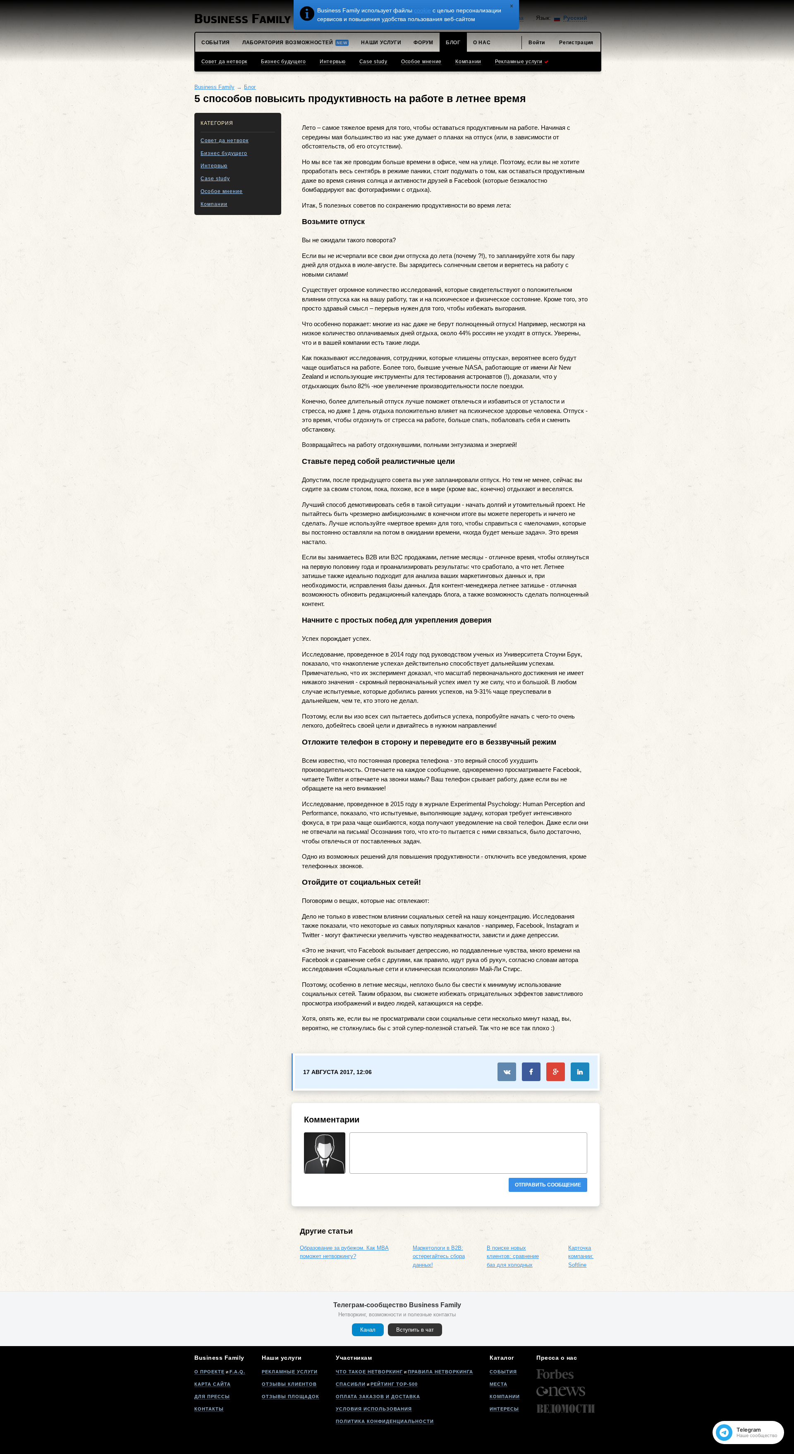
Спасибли (351, 1384)
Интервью (214, 166)
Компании (214, 204)
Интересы (504, 1408)
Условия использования (374, 1408)
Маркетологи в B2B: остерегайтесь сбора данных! (439, 1256)
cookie (422, 10)
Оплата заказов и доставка (378, 1396)
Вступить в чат (415, 1330)
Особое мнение (222, 191)
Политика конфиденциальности (385, 1421)
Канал (367, 1330)
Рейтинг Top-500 (394, 1384)
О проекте (209, 1371)
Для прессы (212, 1396)
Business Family (214, 87)
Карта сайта (212, 1384)
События (503, 1371)
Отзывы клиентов (289, 1384)
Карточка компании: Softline (580, 1256)
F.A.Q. (237, 1371)
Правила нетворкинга (440, 1371)
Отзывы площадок (290, 1396)
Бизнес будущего (224, 153)
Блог (250, 87)
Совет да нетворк (225, 140)
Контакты (209, 1408)
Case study (215, 178)
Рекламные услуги (290, 1371)
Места (498, 1384)
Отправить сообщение (548, 1185)
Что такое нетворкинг (369, 1371)
